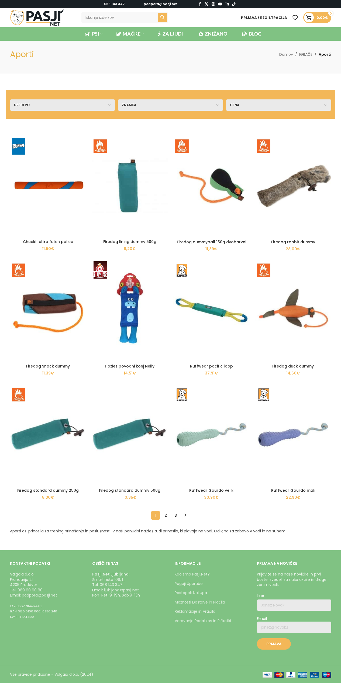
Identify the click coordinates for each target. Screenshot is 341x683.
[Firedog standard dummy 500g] (130, 435)
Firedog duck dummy (293, 366)
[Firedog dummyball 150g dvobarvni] (211, 186)
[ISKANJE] (162, 17)
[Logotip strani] (37, 17)
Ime (260, 595)
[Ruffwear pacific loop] (211, 310)
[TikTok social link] (233, 4)
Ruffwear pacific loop (211, 366)
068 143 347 (114, 4)
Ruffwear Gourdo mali (293, 490)
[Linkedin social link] (227, 4)
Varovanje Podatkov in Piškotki (203, 620)
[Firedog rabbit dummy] (293, 186)
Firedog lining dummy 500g (129, 241)
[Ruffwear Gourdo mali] (293, 435)
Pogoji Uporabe (189, 583)
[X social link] (206, 4)
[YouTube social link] (220, 4)
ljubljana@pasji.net (121, 590)
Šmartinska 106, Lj (108, 579)
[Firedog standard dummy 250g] (48, 435)
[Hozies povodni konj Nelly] (130, 310)
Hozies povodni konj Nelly (129, 366)
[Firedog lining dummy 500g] (130, 186)
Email (262, 618)
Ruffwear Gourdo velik (211, 490)
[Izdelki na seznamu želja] (295, 17)
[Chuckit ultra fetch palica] (48, 186)
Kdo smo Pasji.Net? (192, 574)
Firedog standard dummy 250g (48, 490)
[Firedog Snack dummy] (48, 310)
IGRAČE (305, 54)
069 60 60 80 (30, 590)
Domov (286, 54)
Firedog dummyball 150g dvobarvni (211, 242)
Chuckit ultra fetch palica (48, 241)
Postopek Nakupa (191, 592)
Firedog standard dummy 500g (129, 490)
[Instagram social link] (213, 4)
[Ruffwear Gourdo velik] (211, 435)
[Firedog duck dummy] (293, 310)
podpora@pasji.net (39, 595)
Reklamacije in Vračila (195, 611)
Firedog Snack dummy (48, 366)
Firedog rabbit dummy (293, 242)
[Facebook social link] (200, 4)
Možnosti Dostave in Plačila (200, 602)
